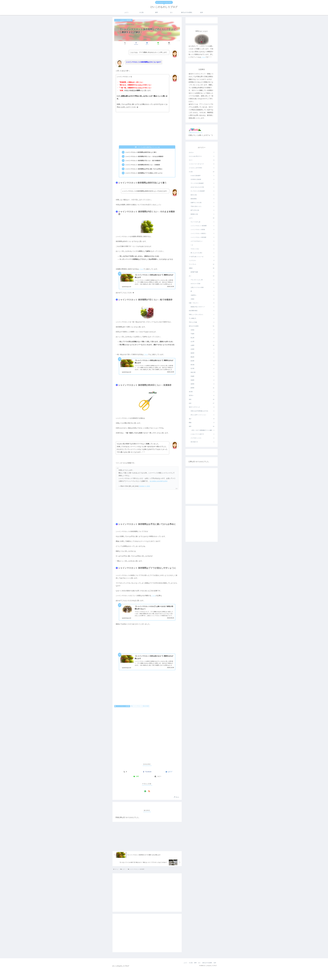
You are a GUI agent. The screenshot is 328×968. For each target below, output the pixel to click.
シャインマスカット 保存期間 (123, 706)
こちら (141, 269)
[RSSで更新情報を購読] (149, 791)
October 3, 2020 (144, 486)
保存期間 (147, 706)
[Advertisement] (147, 131)
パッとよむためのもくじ (146, 147)
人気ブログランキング (195, 132)
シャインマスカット (137, 706)
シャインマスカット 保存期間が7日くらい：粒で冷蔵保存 (143, 160)
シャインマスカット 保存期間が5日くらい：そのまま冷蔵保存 (144, 156)
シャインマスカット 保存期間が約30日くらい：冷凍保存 (142, 164)
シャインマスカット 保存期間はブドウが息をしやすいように (144, 173)
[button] (169, 43)
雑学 (195, 962)
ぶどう (185, 962)
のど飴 (191, 962)
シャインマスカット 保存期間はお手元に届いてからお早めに (144, 169)
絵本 (215, 962)
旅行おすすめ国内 (207, 962)
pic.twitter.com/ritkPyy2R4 (158, 481)
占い (199, 962)
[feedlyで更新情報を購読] (145, 791)
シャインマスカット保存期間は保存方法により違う (141, 152)
